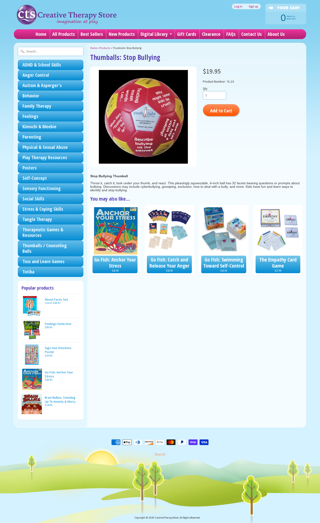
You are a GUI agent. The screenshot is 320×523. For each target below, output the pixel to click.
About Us (276, 34)
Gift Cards (186, 34)
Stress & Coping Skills (42, 209)
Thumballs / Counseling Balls (44, 248)
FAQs (230, 34)
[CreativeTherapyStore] (66, 18)
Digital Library (154, 34)
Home (41, 34)
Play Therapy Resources (44, 157)
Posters (29, 168)
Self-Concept (34, 178)
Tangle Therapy (37, 219)
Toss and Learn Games (43, 261)
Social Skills (33, 198)
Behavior (30, 95)
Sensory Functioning (41, 188)
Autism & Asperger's (42, 85)
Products (104, 48)
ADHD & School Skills (41, 65)
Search (160, 454)
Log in (238, 6)
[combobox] (50, 51)
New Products (122, 34)
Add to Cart (221, 110)
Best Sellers (92, 34)
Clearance (211, 34)
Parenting (31, 137)
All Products (63, 34)
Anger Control (35, 75)
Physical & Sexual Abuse (45, 147)
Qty (205, 89)
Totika (28, 272)
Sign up (253, 6)
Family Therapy (36, 106)
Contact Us (251, 34)
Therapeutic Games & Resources (42, 232)
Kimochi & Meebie (39, 126)
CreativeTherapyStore (167, 517)
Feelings (30, 116)
